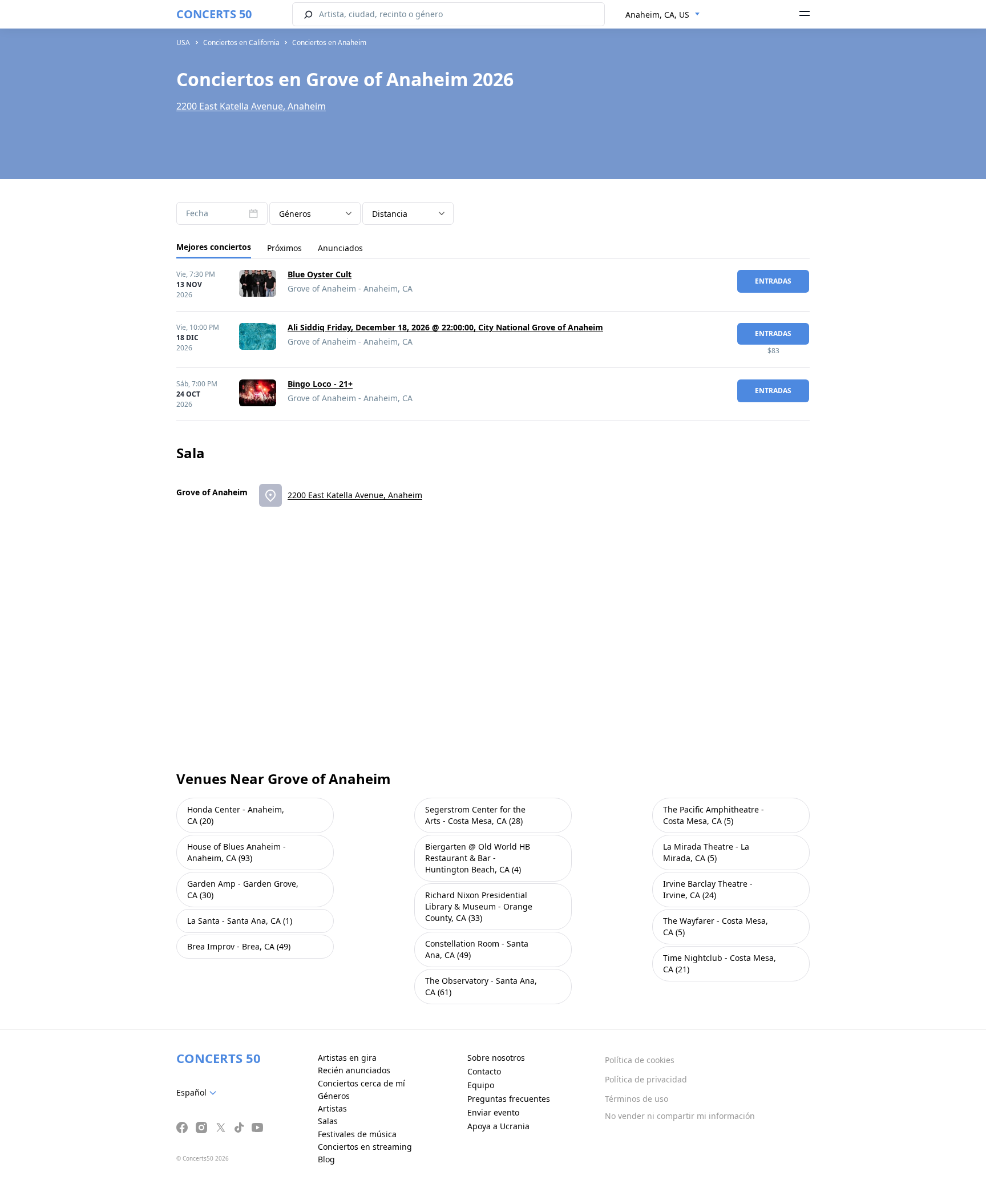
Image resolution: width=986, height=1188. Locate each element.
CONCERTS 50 (214, 14)
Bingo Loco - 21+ (320, 383)
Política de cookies (639, 1059)
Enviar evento (493, 1112)
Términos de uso (636, 1098)
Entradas (773, 281)
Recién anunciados (354, 1070)
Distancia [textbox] (389, 213)
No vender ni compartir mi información (680, 1115)
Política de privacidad (646, 1079)
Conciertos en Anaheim (329, 42)
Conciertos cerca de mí (361, 1083)
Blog (326, 1159)
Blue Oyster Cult (319, 274)
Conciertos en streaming (365, 1146)
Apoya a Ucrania (498, 1126)
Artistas (332, 1108)
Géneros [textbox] (295, 213)
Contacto (484, 1071)
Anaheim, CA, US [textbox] (657, 14)
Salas (328, 1121)
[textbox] (198, 1092)
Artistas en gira (347, 1057)
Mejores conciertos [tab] (213, 246)
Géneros (334, 1095)
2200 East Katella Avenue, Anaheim (251, 106)
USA (183, 42)
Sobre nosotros (496, 1057)
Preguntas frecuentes (508, 1098)
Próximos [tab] (284, 248)
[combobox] (662, 14)
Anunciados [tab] (340, 248)
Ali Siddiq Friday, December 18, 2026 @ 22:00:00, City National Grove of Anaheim (445, 327)
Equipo (480, 1085)
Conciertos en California (241, 42)
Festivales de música (357, 1134)
